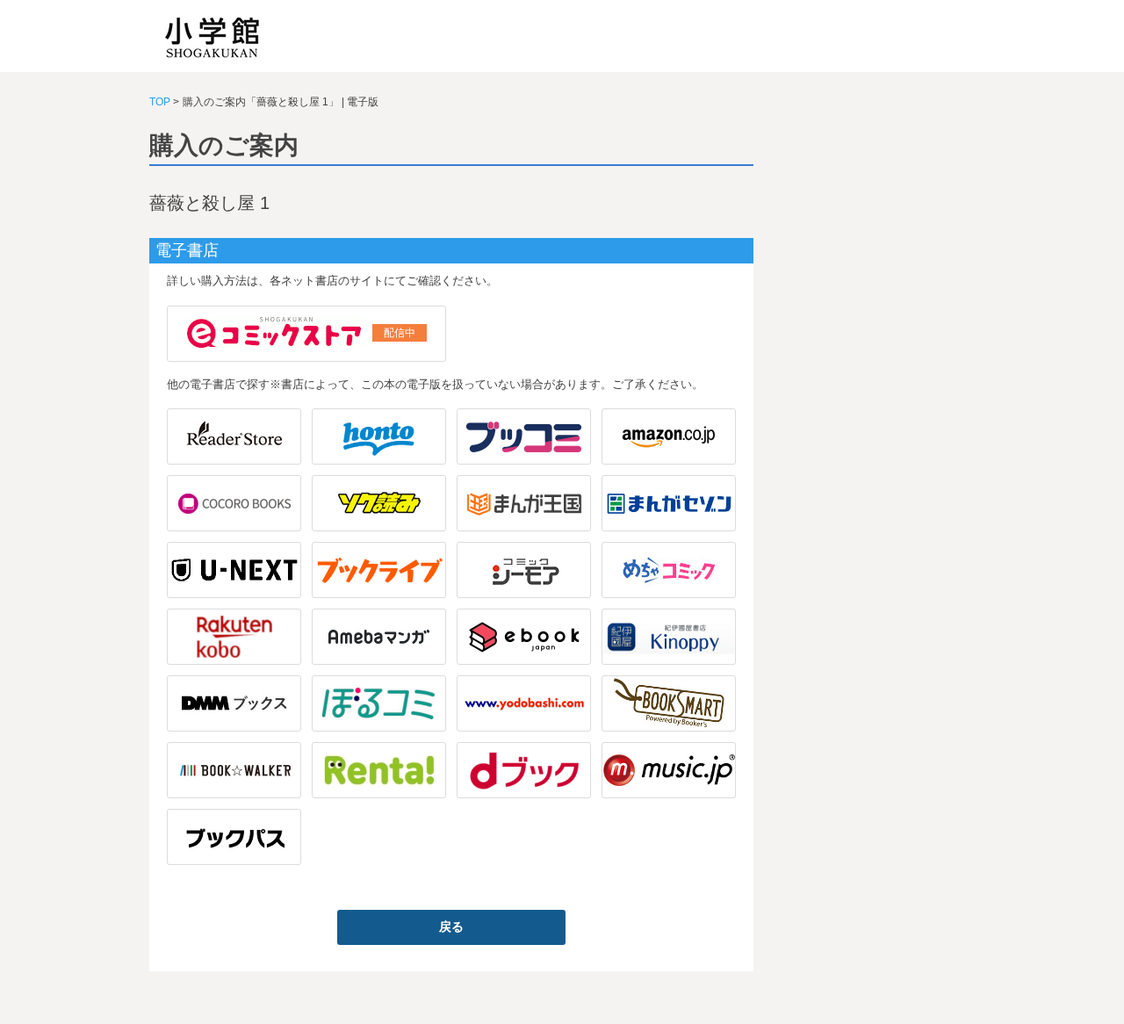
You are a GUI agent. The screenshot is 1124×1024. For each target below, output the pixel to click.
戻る (451, 926)
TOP (159, 102)
